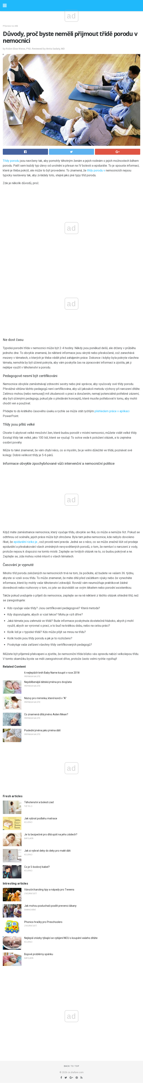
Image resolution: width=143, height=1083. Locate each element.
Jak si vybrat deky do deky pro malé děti (47, 850)
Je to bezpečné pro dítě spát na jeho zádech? (50, 834)
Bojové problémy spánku (38, 954)
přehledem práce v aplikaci (112, 411)
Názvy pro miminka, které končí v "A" (45, 698)
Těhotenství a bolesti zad (39, 802)
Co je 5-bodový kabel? (37, 866)
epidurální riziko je (25, 542)
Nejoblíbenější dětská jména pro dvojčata (48, 681)
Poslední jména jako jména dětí (42, 730)
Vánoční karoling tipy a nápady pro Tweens (49, 889)
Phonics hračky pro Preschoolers (43, 921)
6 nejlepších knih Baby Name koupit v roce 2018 (52, 672)
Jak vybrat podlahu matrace (40, 818)
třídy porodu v (96, 170)
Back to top (71, 1066)
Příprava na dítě (10, 26)
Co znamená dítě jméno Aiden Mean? (46, 714)
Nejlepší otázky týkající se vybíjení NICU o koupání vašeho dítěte (61, 937)
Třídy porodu (11, 161)
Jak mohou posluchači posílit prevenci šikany (50, 905)
